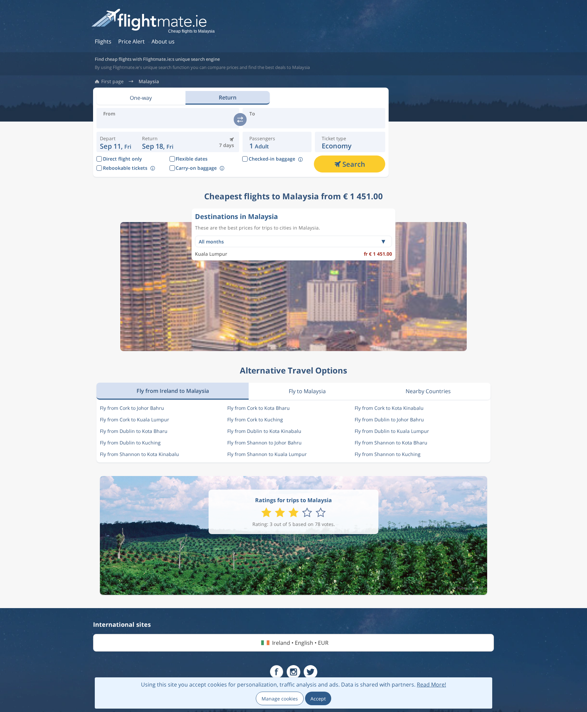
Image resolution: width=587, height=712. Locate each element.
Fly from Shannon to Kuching (388, 454)
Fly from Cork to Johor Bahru (132, 408)
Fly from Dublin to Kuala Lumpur (392, 431)
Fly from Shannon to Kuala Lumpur (267, 454)
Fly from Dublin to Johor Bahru (389, 419)
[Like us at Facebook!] (276, 672)
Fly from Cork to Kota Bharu (258, 408)
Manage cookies (280, 698)
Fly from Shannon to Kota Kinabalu (139, 454)
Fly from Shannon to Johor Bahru (264, 442)
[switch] (240, 119)
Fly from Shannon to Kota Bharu (391, 442)
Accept (318, 698)
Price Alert (131, 41)
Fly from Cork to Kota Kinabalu (389, 408)
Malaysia (149, 81)
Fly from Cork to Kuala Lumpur (134, 419)
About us (163, 41)
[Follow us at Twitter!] (310, 672)
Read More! (431, 684)
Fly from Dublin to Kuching (130, 442)
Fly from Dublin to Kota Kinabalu (264, 431)
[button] (158, 142)
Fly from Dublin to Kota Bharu (133, 431)
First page (112, 81)
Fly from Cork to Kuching (255, 419)
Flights (103, 41)
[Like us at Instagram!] (293, 672)
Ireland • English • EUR (300, 642)
